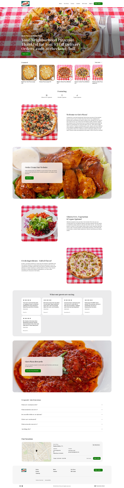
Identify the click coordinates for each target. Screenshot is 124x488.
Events (72, 3)
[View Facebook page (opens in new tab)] (20, 486)
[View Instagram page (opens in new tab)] (22, 486)
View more (25, 309)
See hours (89, 458)
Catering (38, 473)
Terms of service (39, 480)
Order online (97, 458)
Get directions (96, 445)
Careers (78, 3)
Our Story (66, 3)
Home (37, 469)
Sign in (90, 3)
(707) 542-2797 (71, 450)
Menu (60, 3)
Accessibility (48, 480)
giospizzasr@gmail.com (73, 452)
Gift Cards (84, 3)
